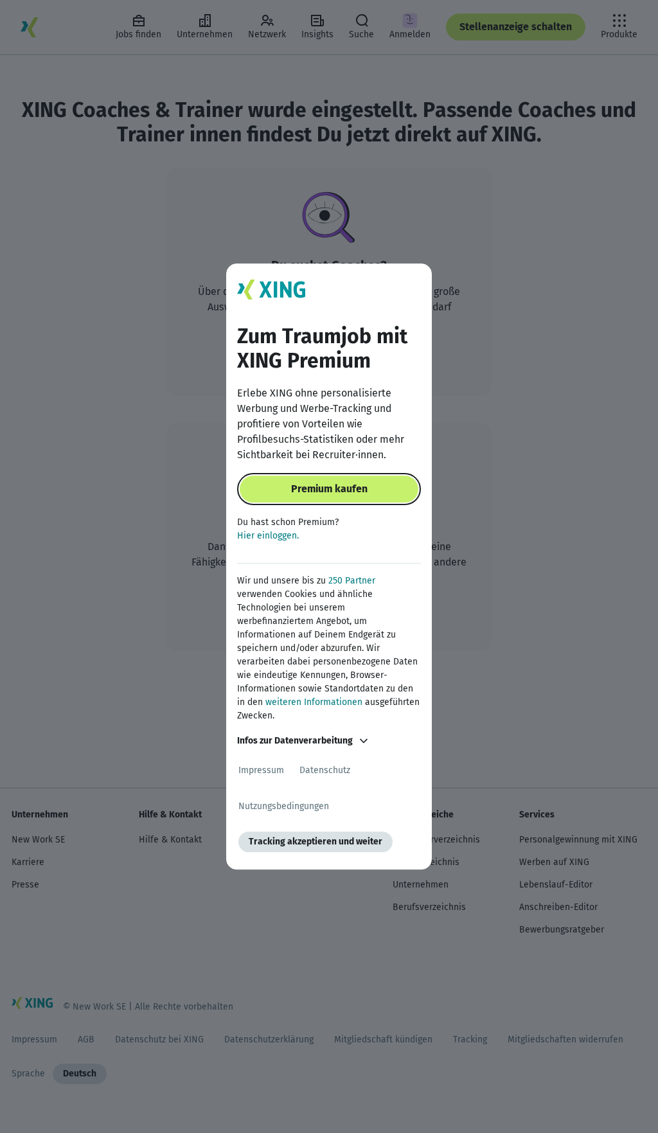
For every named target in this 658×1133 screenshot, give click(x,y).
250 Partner (351, 580)
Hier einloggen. (268, 535)
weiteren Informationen (313, 702)
